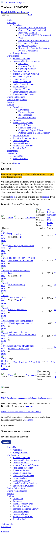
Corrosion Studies (21, 71)
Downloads (18, 107)
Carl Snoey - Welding (28, 43)
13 (51, 362)
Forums (10, 102)
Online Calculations (16, 97)
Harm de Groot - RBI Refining (32, 27)
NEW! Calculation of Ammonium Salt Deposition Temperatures (26, 398)
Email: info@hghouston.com (15, 12)
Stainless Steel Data (27, 127)
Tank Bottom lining (16, 284)
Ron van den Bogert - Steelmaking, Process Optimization (34, 49)
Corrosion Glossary (21, 143)
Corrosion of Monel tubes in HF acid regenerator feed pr (20, 322)
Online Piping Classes (17, 99)
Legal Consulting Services (24, 92)
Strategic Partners (20, 53)
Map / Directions (20, 158)
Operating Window (27, 68)
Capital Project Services (23, 84)
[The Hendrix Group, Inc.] (13, 2)
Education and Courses (23, 94)
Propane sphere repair (17, 297)
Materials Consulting (22, 81)
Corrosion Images (21, 140)
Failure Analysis (20, 86)
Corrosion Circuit (26, 66)
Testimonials (12, 151)
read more (30, 406)
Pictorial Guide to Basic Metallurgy (34, 133)
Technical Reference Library (25, 138)
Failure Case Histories (23, 145)
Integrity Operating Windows (26, 74)
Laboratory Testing (21, 89)
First (15, 362)
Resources (17, 120)
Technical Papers (26, 112)
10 (39, 362)
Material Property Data (23, 122)
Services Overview (21, 58)
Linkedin (5, 531)
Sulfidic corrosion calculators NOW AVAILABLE (21, 412)
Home (9, 20)
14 (54, 362)
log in (13, 197)
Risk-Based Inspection (23, 76)
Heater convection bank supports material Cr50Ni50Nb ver (22, 334)
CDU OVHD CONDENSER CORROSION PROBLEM (21, 259)
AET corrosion (14, 234)
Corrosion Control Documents (26, 61)
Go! (30, 14)
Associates (17, 25)
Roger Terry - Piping (27, 45)
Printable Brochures (27, 117)
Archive (10, 104)
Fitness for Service (21, 79)
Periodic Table (24, 125)
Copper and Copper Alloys (30, 130)
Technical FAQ (20, 148)
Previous (23, 362)
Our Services (13, 56)
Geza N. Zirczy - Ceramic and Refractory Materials (32, 31)
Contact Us (12, 153)
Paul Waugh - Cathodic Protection (33, 40)
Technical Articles (21, 135)
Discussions (30, 217)
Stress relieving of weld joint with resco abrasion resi (20, 347)
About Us (11, 22)
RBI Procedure (25, 115)
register (45, 197)
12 (47, 362)
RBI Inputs (23, 63)
